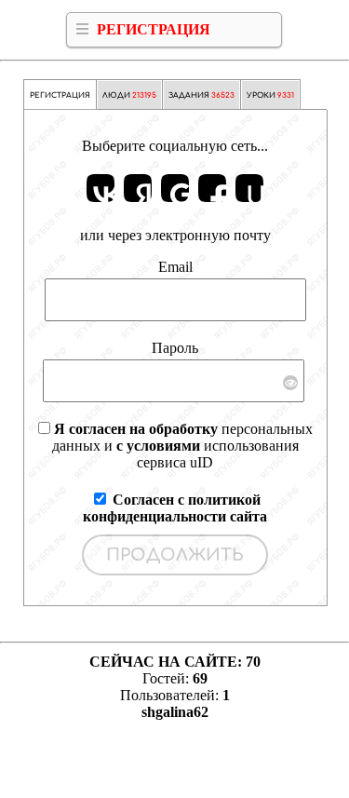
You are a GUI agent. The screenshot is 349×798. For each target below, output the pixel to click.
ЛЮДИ (129, 95)
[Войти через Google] (175, 188)
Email (175, 267)
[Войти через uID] (249, 188)
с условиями (158, 445)
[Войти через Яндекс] (138, 188)
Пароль (175, 348)
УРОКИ (270, 95)
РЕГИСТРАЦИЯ (153, 29)
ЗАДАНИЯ (201, 95)
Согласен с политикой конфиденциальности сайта (175, 508)
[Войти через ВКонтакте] (100, 188)
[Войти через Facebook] (212, 188)
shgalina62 (174, 712)
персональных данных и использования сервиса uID (182, 445)
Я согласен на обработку (136, 429)
